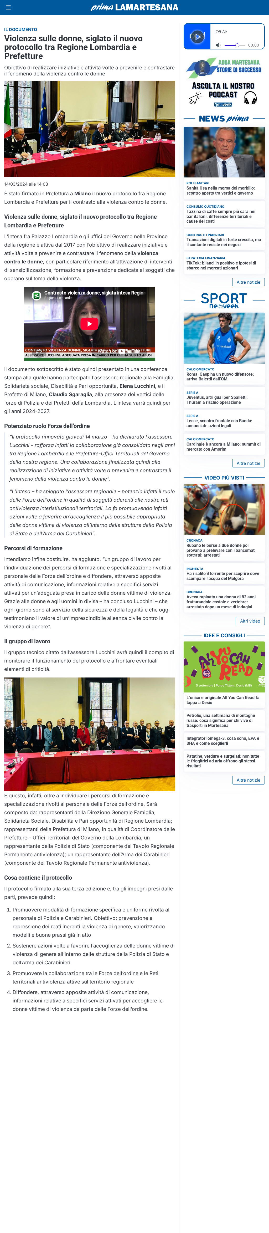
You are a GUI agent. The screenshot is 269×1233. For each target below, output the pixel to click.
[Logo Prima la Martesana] (134, 7)
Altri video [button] (250, 621)
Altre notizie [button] (248, 282)
